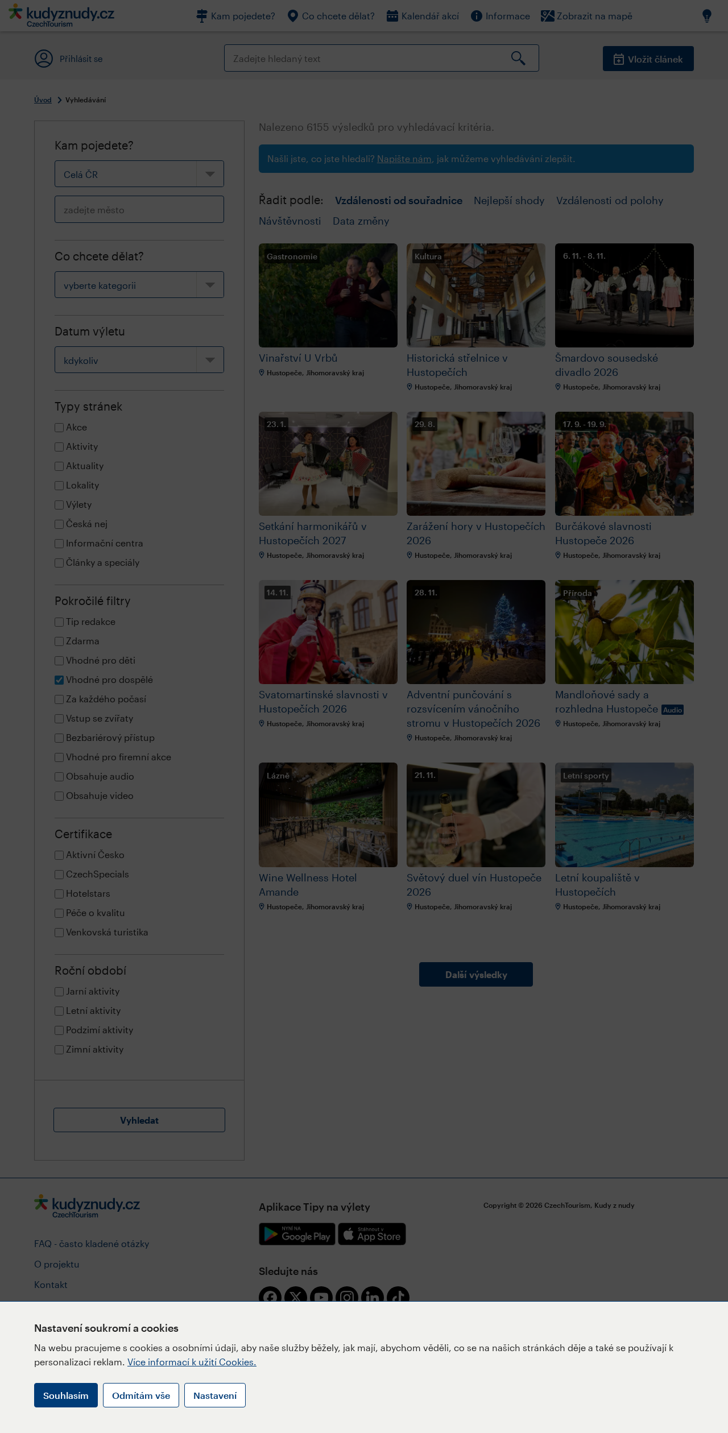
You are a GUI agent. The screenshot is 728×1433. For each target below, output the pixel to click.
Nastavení (215, 1395)
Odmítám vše (141, 1395)
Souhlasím (66, 1395)
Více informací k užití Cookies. (192, 1361)
